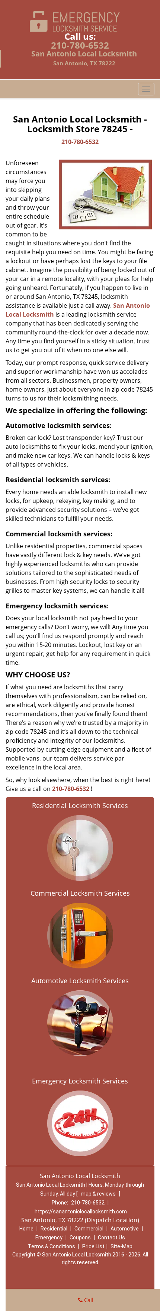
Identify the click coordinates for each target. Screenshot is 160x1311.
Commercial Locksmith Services (80, 893)
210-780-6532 (80, 45)
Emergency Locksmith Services (80, 1080)
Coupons (80, 1237)
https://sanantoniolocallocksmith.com (81, 1211)
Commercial (88, 1229)
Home (26, 1229)
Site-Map (121, 1246)
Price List (93, 1246)
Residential (54, 1229)
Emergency (49, 1237)
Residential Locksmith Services (80, 805)
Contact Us (111, 1237)
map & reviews (99, 1194)
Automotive (125, 1229)
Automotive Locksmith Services (80, 980)
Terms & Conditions (51, 1246)
